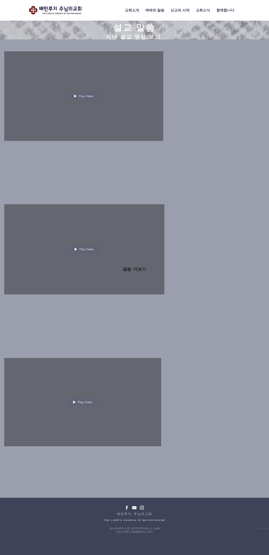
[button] (132, 10)
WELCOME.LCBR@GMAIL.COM (134, 531)
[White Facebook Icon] (126, 507)
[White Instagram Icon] (142, 507)
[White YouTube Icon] (134, 507)
